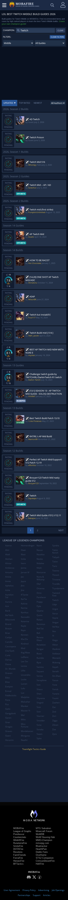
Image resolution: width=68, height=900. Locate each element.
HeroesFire (18, 861)
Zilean (55, 724)
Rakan (40, 619)
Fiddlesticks (10, 695)
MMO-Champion (44, 840)
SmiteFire (18, 846)
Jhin (22, 585)
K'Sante (24, 594)
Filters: (7, 36)
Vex (54, 631)
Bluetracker (41, 846)
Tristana (56, 579)
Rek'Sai (40, 628)
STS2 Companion (45, 858)
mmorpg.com (42, 843)
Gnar (7, 722)
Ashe (7, 590)
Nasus (40, 550)
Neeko (40, 558)
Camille (9, 641)
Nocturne (41, 572)
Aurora (8, 601)
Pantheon (41, 597)
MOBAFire (18, 828)
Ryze (39, 662)
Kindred (24, 643)
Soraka (40, 729)
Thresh (55, 575)
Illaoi (23, 554)
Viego (55, 640)
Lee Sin (24, 661)
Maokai (24, 706)
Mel (23, 715)
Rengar (40, 649)
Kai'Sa (24, 599)
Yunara (55, 693)
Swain (39, 733)
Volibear (56, 653)
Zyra (54, 733)
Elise (7, 682)
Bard (7, 610)
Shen (39, 693)
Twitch (55, 600)
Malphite (25, 697)
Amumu (9, 572)
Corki (7, 655)
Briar (7, 633)
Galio (7, 708)
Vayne (55, 617)
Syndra (55, 545)
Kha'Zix (24, 639)
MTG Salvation (43, 828)
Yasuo (55, 680)
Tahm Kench (55, 551)
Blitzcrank (10, 619)
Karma (24, 607)
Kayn (23, 630)
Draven (8, 673)
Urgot (55, 608)
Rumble (40, 657)
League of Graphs (22, 831)
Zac (54, 707)
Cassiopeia (10, 646)
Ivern (23, 563)
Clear (60, 30)
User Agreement (12, 890)
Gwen (8, 735)
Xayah (55, 667)
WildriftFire (18, 840)
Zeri (54, 716)
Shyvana (41, 698)
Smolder (41, 720)
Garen (8, 717)
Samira (40, 667)
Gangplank (10, 713)
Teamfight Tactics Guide (34, 749)
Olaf (39, 583)
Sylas (39, 738)
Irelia (23, 558)
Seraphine (42, 680)
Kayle (23, 625)
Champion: (9, 30)
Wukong (56, 662)
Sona (39, 724)
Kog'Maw (25, 652)
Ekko (7, 677)
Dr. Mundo (10, 668)
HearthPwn (41, 849)
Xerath (55, 671)
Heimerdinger (27, 545)
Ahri (7, 550)
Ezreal (8, 691)
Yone (54, 684)
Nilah (39, 567)
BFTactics (18, 864)
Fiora (7, 699)
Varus (55, 613)
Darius (8, 659)
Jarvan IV (25, 572)
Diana (8, 664)
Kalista (24, 603)
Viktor (55, 644)
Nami (39, 545)
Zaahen (56, 702)
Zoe (54, 729)
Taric (54, 566)
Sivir (39, 711)
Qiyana (40, 610)
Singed (40, 702)
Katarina (25, 621)
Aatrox (8, 545)
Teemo (55, 570)
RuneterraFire (20, 843)
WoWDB (40, 834)
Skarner (40, 716)
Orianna (40, 588)
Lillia (23, 670)
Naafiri (24, 740)
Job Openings (58, 890)
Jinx (22, 590)
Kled (23, 648)
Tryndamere (58, 588)
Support (36, 895)
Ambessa (9, 567)
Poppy (40, 601)
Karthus (24, 612)
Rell (38, 633)
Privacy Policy (29, 890)
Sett (38, 684)
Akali (7, 554)
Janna (23, 567)
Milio (23, 719)
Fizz (7, 704)
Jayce (23, 581)
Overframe (41, 855)
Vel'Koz (55, 626)
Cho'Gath (9, 650)
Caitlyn (8, 637)
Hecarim (9, 740)
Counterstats (19, 837)
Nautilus (41, 554)
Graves (8, 731)
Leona (24, 665)
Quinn (39, 615)
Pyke (39, 606)
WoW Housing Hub (45, 837)
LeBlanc (25, 657)
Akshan (8, 558)
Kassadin (25, 617)
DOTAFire (18, 849)
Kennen (24, 634)
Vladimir (56, 649)
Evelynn (9, 686)
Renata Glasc (40, 639)
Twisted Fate (56, 594)
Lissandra (25, 674)
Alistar (8, 563)
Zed (54, 711)
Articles (46, 895)
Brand (8, 624)
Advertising (43, 890)
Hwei (23, 550)
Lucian (24, 683)
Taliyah (55, 557)
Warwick (56, 657)
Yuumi (55, 698)
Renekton (41, 644)
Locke (24, 679)
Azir (7, 606)
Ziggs (55, 720)
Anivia (8, 576)
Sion (39, 707)
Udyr (54, 604)
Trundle (56, 583)
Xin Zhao (56, 675)
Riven (39, 653)
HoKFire (40, 864)
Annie (8, 581)
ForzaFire (18, 858)
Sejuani (40, 671)
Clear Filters (57, 37)
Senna (40, 675)
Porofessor (18, 834)
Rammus (41, 624)
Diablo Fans (42, 852)
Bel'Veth (9, 615)
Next (61, 530)
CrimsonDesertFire (45, 861)
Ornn (39, 592)
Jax (22, 576)
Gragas (8, 726)
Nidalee (40, 563)
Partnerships (24, 895)
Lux (22, 692)
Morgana (25, 735)
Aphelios (9, 585)
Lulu (23, 688)
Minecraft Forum (44, 831)
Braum (8, 628)
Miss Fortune (24, 725)
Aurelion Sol (9, 596)
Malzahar (25, 701)
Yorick (55, 689)
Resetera (17, 852)
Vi (53, 635)
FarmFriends (19, 855)
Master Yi (25, 710)
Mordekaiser (27, 731)
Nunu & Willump (40, 578)
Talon (55, 561)
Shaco (40, 689)
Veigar (55, 622)
